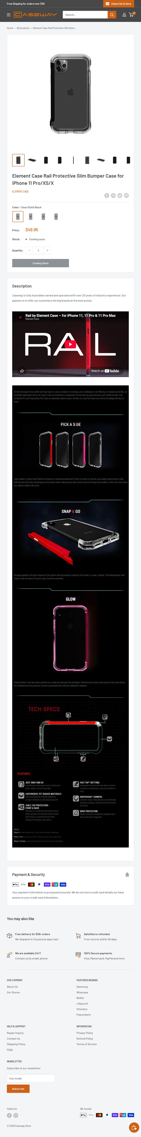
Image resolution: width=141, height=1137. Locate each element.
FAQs (10, 1049)
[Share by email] (126, 195)
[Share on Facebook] (106, 195)
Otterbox (82, 1009)
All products (23, 28)
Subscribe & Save (121, 3)
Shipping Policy (16, 1044)
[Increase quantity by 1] (47, 250)
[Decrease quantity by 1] (29, 250)
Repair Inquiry (15, 1032)
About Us (12, 986)
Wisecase (82, 992)
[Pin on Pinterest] (113, 195)
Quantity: (17, 250)
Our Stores (13, 992)
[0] (131, 15)
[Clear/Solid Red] (56, 216)
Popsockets (84, 1014)
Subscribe (18, 1088)
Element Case (20, 191)
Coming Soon (41, 263)
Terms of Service (87, 1044)
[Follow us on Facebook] (9, 1115)
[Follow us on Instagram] (15, 1115)
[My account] (124, 15)
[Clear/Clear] (30, 216)
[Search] (112, 14)
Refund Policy (85, 1038)
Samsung (82, 986)
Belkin (80, 997)
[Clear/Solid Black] (17, 216)
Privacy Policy (85, 1032)
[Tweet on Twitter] (119, 195)
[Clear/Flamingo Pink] (43, 216)
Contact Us (13, 1038)
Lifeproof (82, 1003)
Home (10, 28)
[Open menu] (8, 14)
